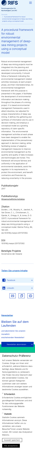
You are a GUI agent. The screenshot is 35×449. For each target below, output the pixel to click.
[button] (21, 295)
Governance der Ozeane (11, 254)
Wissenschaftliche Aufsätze (13, 199)
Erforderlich (9, 394)
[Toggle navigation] (30, 2)
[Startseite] (9, 2)
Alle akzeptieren (11, 446)
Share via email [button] (12, 295)
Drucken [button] (30, 295)
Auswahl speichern (12, 440)
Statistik (8, 414)
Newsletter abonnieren (16, 344)
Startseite (4, 14)
